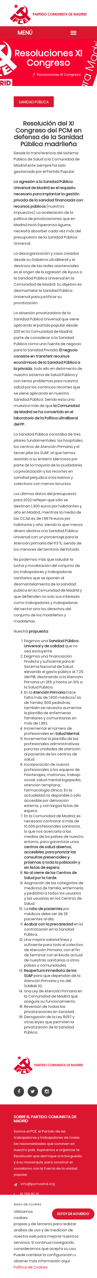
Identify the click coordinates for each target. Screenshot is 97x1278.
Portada (23, 74)
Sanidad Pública (34, 102)
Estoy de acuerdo (73, 1213)
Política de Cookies (31, 1267)
